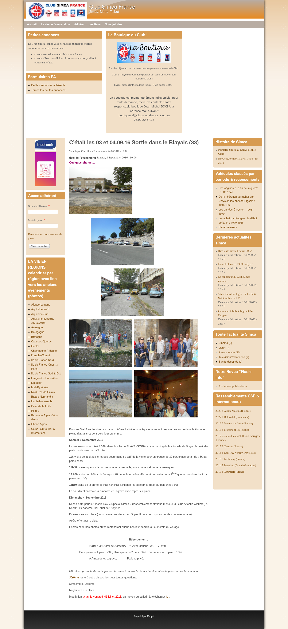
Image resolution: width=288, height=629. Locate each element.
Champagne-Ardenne (44, 351)
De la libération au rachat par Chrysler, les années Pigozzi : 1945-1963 (237, 200)
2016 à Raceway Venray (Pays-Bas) (235, 452)
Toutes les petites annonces (48, 90)
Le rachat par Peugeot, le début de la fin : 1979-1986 (238, 220)
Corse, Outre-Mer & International (43, 431)
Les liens (95, 24)
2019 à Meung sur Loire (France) (234, 423)
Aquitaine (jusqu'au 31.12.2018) (42, 321)
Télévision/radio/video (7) (234, 357)
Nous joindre (113, 24)
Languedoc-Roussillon (44, 378)
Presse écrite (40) (229, 352)
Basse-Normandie (42, 396)
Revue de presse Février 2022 (235, 250)
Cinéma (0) (225, 343)
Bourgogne (37, 332)
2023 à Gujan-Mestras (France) (232, 410)
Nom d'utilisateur (39, 206)
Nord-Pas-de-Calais (43, 392)
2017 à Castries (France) (229, 446)
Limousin (36, 383)
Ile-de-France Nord (42, 360)
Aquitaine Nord (40, 309)
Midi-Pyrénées (40, 387)
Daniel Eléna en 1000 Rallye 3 (235, 264)
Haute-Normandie (41, 401)
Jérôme (74, 577)
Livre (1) (224, 347)
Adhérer (79, 24)
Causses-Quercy (41, 341)
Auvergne (37, 327)
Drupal (150, 616)
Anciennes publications (233, 386)
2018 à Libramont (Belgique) (232, 429)
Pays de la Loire (41, 406)
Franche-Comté (40, 355)
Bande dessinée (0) (230, 361)
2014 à (235, 465)
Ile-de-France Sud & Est (46, 373)
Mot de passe (36, 220)
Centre (35, 346)
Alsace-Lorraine (40, 304)
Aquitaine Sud (39, 314)
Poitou (35, 411)
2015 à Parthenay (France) (230, 459)
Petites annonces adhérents (48, 85)
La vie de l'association (55, 24)
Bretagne (36, 337)
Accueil (32, 24)
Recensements (228, 227)
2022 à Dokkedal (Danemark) (232, 417)
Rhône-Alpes (39, 424)
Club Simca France (112, 6)
